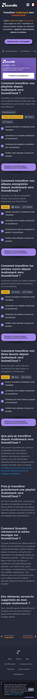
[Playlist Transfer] (9, 4)
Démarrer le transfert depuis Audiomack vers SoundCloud (16, 167)
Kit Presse (10, 669)
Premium (5, 207)
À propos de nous (26, 664)
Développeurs (18, 674)
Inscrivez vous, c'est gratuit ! (18, 41)
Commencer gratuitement (18, 76)
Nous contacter (24, 669)
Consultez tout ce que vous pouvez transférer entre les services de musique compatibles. (16, 471)
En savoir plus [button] (17, 694)
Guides (18, 659)
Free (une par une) (8, 112)
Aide (27, 659)
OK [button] (31, 689)
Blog (10, 659)
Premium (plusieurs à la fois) (12, 117)
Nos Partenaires (10, 664)
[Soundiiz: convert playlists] (18, 652)
